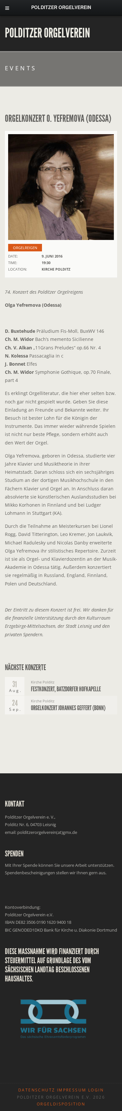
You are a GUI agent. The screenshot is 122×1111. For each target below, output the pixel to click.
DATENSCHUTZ (36, 1090)
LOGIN (96, 1090)
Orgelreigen (25, 247)
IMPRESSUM (72, 1090)
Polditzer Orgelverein (47, 33)
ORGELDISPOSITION (61, 1104)
